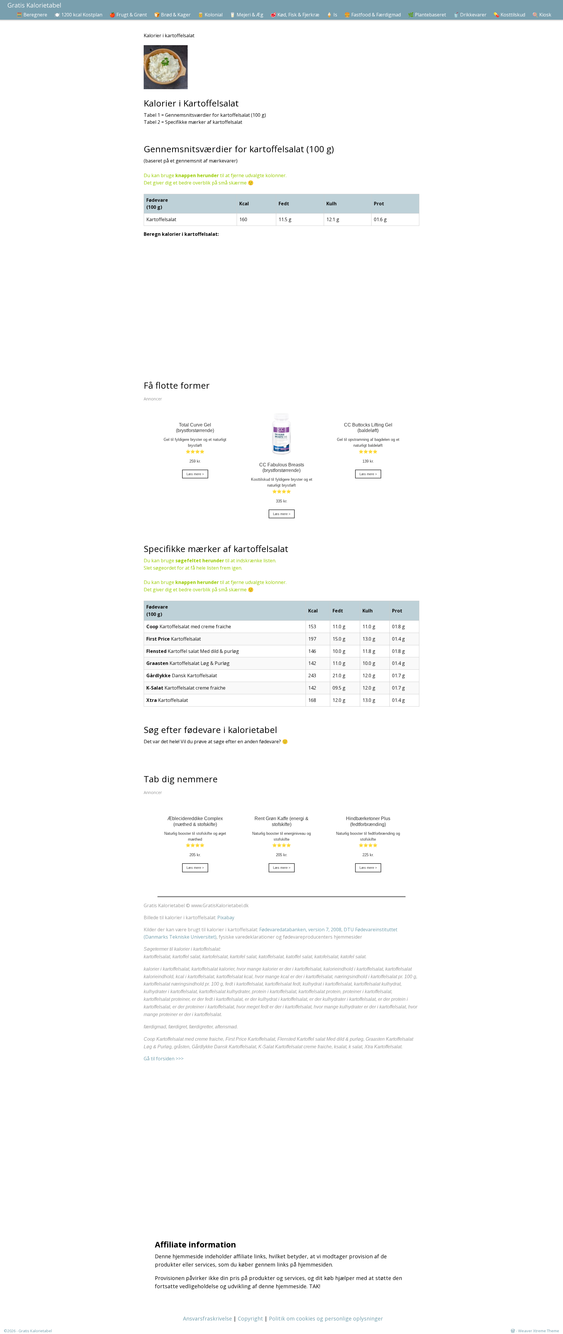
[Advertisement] (283, 1143)
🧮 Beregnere (31, 14)
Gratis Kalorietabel (35, 1330)
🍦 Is (331, 14)
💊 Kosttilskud (509, 14)
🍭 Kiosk (541, 14)
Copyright (250, 1318)
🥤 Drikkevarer (469, 14)
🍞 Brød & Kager (172, 14)
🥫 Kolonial (210, 14)
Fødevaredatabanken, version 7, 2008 (300, 929)
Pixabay (225, 917)
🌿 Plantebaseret (427, 14)
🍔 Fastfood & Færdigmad (372, 14)
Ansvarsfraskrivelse (207, 1318)
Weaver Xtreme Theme (538, 1330)
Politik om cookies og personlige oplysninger (326, 1318)
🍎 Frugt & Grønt (128, 14)
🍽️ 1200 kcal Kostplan (78, 14)
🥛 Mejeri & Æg (246, 14)
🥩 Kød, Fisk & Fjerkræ (294, 14)
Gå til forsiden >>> (164, 1058)
